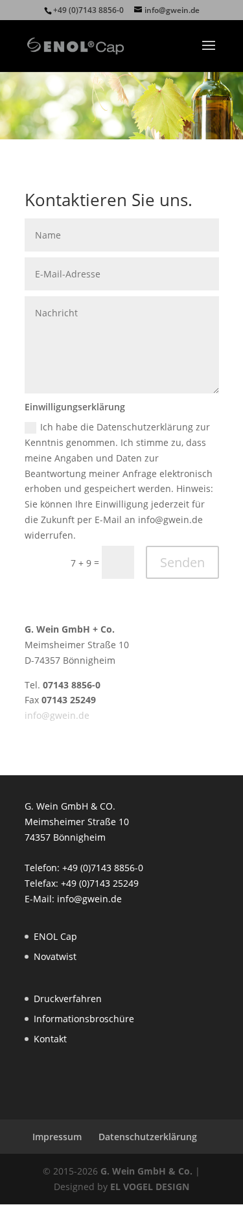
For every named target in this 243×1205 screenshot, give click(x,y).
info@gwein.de (57, 715)
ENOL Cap (55, 936)
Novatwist (55, 956)
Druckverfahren (68, 998)
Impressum (57, 1136)
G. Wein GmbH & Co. (146, 1171)
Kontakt (50, 1039)
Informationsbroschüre (84, 1018)
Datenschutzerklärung (147, 1136)
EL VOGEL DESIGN (149, 1186)
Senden (182, 562)
